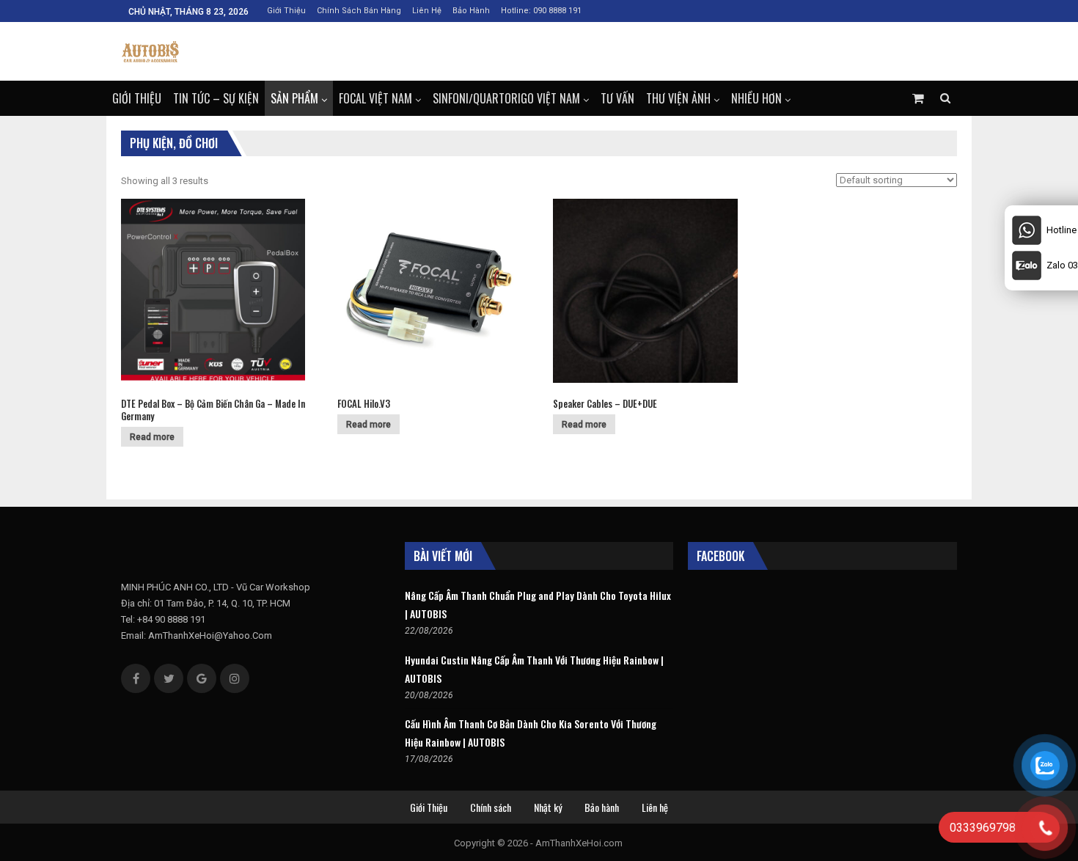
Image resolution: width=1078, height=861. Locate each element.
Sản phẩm (294, 98)
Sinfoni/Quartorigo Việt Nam (506, 98)
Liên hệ (426, 10)
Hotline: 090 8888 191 (541, 10)
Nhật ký (548, 807)
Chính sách (490, 807)
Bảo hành (471, 10)
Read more (152, 437)
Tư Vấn (617, 98)
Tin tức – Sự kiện (216, 98)
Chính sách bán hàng (359, 10)
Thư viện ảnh (678, 98)
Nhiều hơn (756, 98)
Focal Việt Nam (375, 98)
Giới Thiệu (286, 10)
